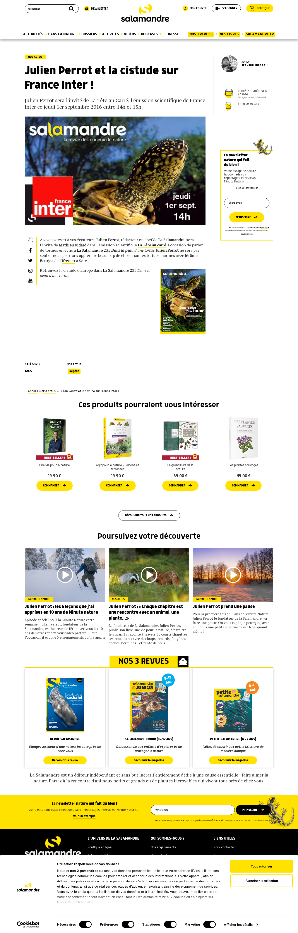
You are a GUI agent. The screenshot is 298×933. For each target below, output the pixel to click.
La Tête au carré (152, 244)
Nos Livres (229, 34)
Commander (51, 485)
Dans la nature (62, 34)
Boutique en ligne (99, 847)
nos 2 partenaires (84, 871)
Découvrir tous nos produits (145, 515)
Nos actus (35, 57)
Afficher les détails (238, 924)
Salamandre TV (260, 34)
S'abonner (226, 8)
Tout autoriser (261, 866)
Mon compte (195, 8)
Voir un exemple (247, 188)
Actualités (33, 34)
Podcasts (149, 34)
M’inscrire (243, 217)
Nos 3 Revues (200, 34)
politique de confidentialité (209, 820)
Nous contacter (224, 847)
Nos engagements (163, 847)
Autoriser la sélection (261, 880)
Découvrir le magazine (149, 760)
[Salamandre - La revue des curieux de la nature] (145, 13)
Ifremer (68, 260)
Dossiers (89, 34)
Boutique (260, 8)
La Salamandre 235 (93, 250)
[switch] (128, 924)
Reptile (74, 371)
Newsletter (96, 8)
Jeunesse (171, 34)
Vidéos (130, 34)
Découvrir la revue (65, 760)
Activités (110, 34)
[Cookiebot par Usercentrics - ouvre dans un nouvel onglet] (28, 924)
